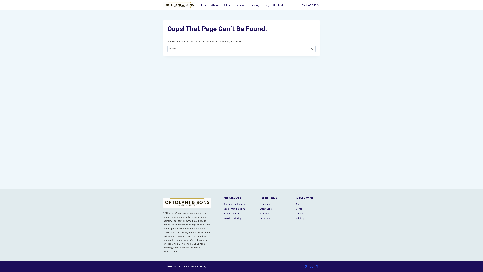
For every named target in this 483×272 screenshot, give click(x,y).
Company (265, 204)
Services (241, 5)
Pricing (254, 5)
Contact (278, 5)
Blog (266, 5)
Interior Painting (232, 213)
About (215, 5)
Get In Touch (266, 218)
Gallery (227, 5)
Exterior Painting (232, 218)
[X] (311, 266)
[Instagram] (317, 266)
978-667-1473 (311, 4)
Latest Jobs (266, 208)
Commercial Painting (234, 204)
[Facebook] (305, 266)
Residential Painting (234, 208)
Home (203, 5)
